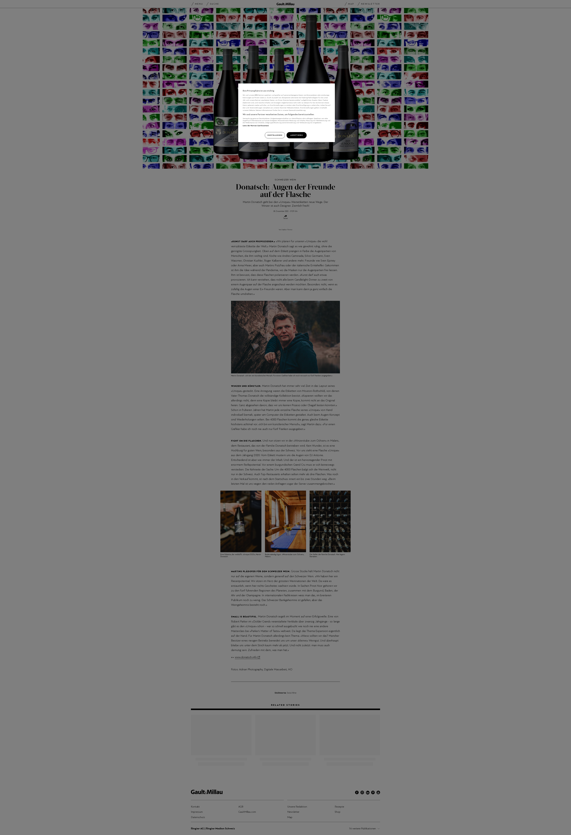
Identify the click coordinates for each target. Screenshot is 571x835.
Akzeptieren (296, 135)
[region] (286, 112)
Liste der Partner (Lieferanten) (256, 126)
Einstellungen (275, 135)
